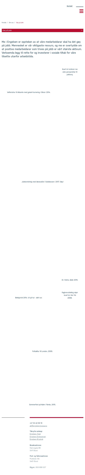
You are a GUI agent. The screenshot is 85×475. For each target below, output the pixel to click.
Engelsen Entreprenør (38, 437)
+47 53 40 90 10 (36, 423)
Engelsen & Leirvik (36, 439)
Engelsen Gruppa (14, 11)
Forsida (4, 22)
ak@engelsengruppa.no (38, 426)
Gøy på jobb (19, 22)
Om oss (11, 22)
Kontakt (69, 6)
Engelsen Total (35, 434)
